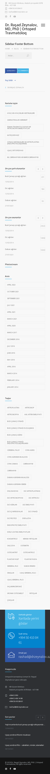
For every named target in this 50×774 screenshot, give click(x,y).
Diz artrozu (34, 498)
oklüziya (11, 545)
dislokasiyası (12, 491)
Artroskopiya (13, 414)
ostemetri (25, 545)
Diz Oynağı (32, 511)
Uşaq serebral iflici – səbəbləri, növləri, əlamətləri (24, 745)
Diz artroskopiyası (15, 498)
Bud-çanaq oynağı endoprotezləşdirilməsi (17, 442)
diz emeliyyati (28, 505)
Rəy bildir (9, 80)
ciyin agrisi (29, 450)
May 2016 (11, 360)
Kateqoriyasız (13, 135)
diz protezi (12, 518)
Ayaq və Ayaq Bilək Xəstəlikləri (21, 113)
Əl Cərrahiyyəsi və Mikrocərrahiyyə (22, 157)
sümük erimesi (29, 566)
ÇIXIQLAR (10, 600)
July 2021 (11, 305)
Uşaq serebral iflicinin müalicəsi (17, 735)
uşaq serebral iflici (15, 580)
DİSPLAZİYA (26, 518)
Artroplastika (13, 408)
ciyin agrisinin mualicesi (17, 457)
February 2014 (13, 380)
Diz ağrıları (12, 505)
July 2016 (11, 346)
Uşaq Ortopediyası (15, 150)
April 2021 (11, 312)
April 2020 (11, 326)
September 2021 (13, 298)
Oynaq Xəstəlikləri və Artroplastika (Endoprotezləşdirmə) (23, 143)
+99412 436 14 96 (16, 698)
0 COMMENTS (23, 71)
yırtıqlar (33, 593)
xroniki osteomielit (15, 593)
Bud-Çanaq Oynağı (15, 421)
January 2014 (12, 387)
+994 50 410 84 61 (15, 8)
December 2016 (13, 339)
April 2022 (11, 285)
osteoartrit (12, 552)
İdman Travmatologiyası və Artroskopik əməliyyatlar (19, 128)
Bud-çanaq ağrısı (14, 435)
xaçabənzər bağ (14, 586)
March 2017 (12, 332)
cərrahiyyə (28, 464)
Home (7, 49)
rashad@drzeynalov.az (18, 12)
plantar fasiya (31, 559)
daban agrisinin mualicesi (18, 477)
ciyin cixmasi (12, 464)
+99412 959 (13, 695)
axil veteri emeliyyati (33, 414)
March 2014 (12, 373)
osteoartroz (29, 552)
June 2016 (11, 353)
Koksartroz (12, 539)
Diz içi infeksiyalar (15, 511)
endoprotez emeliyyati (17, 525)
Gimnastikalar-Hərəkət (17, 120)
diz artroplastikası (32, 491)
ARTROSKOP (29, 408)
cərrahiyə (11, 470)
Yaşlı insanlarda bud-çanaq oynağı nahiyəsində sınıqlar (25, 724)
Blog (16, 49)
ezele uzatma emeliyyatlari (18, 532)
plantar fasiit (13, 559)
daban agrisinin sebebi (16, 484)
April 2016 (11, 366)
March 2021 (12, 319)
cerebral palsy (13, 450)
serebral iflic (12, 566)
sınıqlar (10, 573)
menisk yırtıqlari (30, 539)
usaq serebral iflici (28, 573)
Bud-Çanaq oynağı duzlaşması (20, 428)
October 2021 (13, 291)
